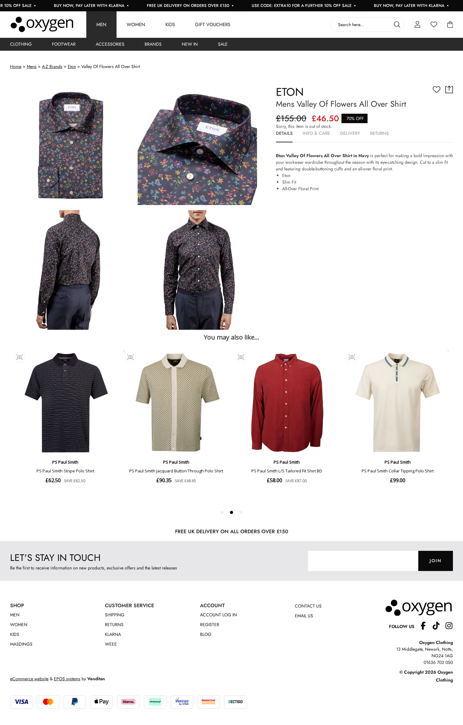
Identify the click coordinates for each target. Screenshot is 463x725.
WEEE (111, 644)
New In (190, 44)
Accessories (110, 44)
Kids (170, 24)
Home (15, 66)
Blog (205, 634)
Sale (223, 44)
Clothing (21, 44)
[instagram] (449, 626)
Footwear (64, 44)
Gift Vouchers (212, 24)
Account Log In (218, 615)
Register (209, 624)
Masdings (21, 644)
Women (136, 24)
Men (101, 24)
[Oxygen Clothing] (42, 24)
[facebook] (425, 626)
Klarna (113, 634)
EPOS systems (67, 679)
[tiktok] (438, 626)
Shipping (114, 615)
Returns (114, 624)
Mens (32, 66)
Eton (72, 66)
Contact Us (308, 606)
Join (436, 560)
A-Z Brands (52, 66)
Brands (153, 44)
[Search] (397, 24)
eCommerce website (29, 679)
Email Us (304, 616)
